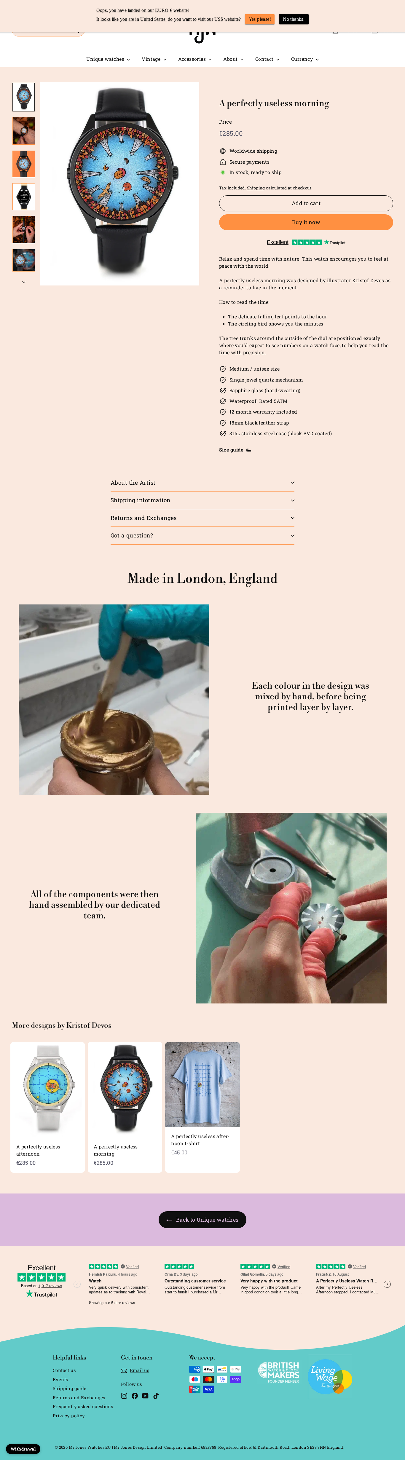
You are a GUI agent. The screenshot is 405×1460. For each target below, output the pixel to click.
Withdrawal (23, 1449)
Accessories (192, 59)
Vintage (152, 59)
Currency (302, 59)
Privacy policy (69, 1415)
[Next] (24, 280)
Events (60, 1379)
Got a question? (132, 535)
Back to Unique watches (207, 1219)
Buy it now (306, 222)
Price (225, 121)
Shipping (256, 188)
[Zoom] (119, 183)
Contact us (64, 1370)
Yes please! (260, 19)
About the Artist (133, 482)
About (231, 59)
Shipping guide (70, 1388)
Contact (265, 59)
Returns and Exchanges (144, 517)
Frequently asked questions (83, 1406)
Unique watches (105, 59)
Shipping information (140, 500)
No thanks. (293, 19)
